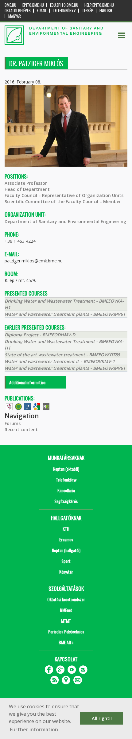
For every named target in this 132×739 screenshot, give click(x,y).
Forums (13, 423)
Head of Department (27, 189)
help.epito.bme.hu (99, 5)
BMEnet (66, 610)
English (105, 11)
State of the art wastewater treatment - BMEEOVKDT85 (62, 355)
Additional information (27, 382)
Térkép (87, 11)
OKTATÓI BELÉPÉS (18, 11)
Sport (66, 561)
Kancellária (66, 490)
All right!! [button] (102, 718)
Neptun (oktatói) (66, 469)
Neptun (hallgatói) (66, 550)
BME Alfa (66, 642)
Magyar (14, 16)
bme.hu (10, 5)
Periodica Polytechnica (66, 631)
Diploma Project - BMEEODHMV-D (40, 335)
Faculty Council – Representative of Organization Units (64, 195)
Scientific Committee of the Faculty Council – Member (63, 201)
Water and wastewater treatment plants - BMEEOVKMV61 (65, 314)
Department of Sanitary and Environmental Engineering (65, 221)
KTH (66, 528)
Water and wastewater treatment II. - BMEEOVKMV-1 (60, 361)
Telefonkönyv (64, 11)
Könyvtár (66, 571)
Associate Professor (26, 183)
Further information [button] (34, 729)
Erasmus (66, 539)
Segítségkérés (66, 501)
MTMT (66, 620)
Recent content (21, 429)
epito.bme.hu (33, 5)
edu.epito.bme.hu (64, 5)
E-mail (42, 11)
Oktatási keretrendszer (66, 599)
